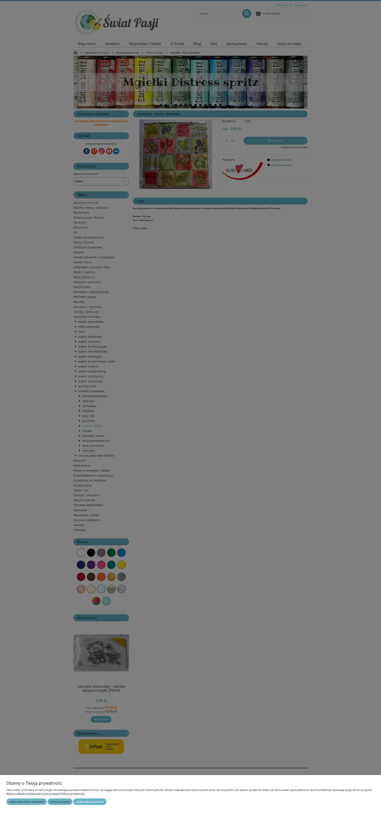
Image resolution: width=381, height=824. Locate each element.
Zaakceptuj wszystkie (90, 801)
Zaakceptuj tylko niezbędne (26, 801)
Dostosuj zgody (60, 801)
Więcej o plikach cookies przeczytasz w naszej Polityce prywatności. (45, 793)
